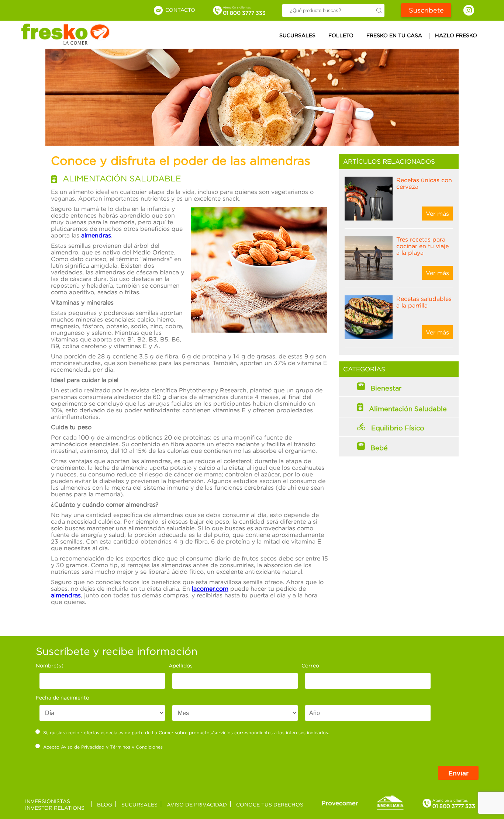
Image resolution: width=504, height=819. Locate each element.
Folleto (340, 35)
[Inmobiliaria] (390, 808)
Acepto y (103, 747)
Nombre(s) (49, 665)
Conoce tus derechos (269, 804)
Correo (310, 665)
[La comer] (65, 42)
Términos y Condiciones (136, 747)
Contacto (179, 10)
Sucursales (297, 35)
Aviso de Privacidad (82, 747)
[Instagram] (468, 10)
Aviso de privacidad (197, 804)
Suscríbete (426, 10)
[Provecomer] (340, 803)
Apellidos (181, 665)
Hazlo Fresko (456, 35)
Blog (104, 804)
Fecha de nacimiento (62, 697)
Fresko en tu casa (394, 35)
